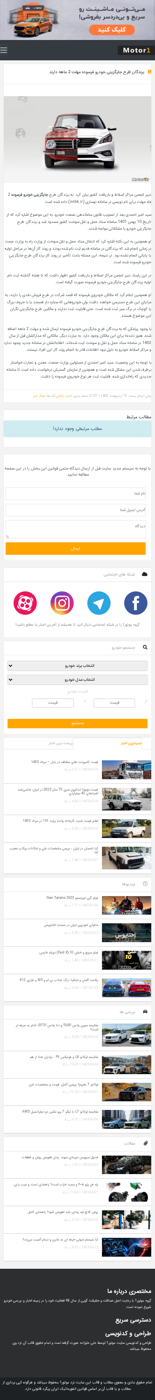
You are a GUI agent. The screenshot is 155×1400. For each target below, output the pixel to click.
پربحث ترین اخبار (61, 743)
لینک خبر (39, 395)
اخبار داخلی (64, 395)
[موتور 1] (136, 50)
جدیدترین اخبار (131, 743)
